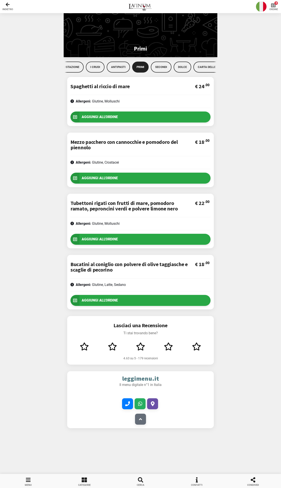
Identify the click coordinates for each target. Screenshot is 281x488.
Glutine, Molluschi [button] (98, 101)
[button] (140, 6)
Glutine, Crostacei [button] (97, 162)
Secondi (161, 67)
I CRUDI (95, 67)
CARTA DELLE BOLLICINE (214, 67)
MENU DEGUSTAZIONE (64, 67)
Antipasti (118, 67)
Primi (140, 67)
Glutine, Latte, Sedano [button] (101, 285)
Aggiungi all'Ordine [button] (100, 117)
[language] (261, 6)
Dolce (182, 67)
